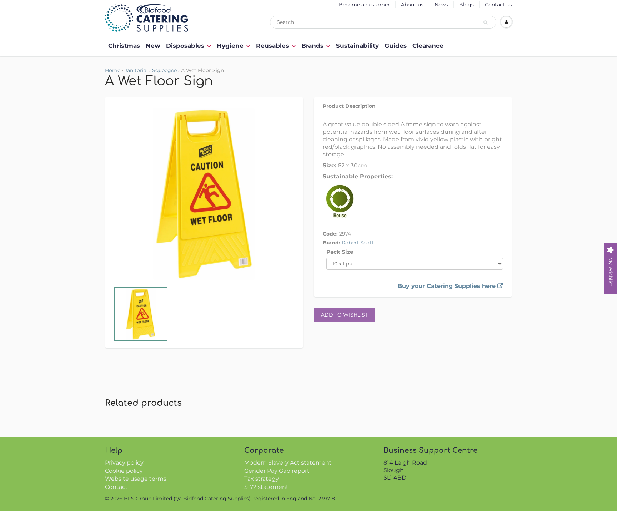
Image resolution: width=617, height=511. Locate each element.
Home (112, 70)
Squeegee (164, 70)
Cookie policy (124, 470)
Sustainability (357, 45)
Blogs (466, 4)
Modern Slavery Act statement (288, 462)
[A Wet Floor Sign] (204, 193)
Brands (312, 45)
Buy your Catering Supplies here (447, 286)
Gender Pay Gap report (277, 470)
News (441, 4)
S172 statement (266, 487)
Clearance (427, 45)
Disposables (185, 45)
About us (412, 4)
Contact (116, 487)
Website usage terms (135, 478)
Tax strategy (261, 478)
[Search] (486, 22)
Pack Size (339, 251)
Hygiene (230, 45)
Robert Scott (358, 242)
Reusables (272, 45)
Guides (396, 45)
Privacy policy (124, 462)
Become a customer (364, 4)
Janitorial (136, 70)
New (153, 45)
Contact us (498, 4)
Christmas (124, 45)
